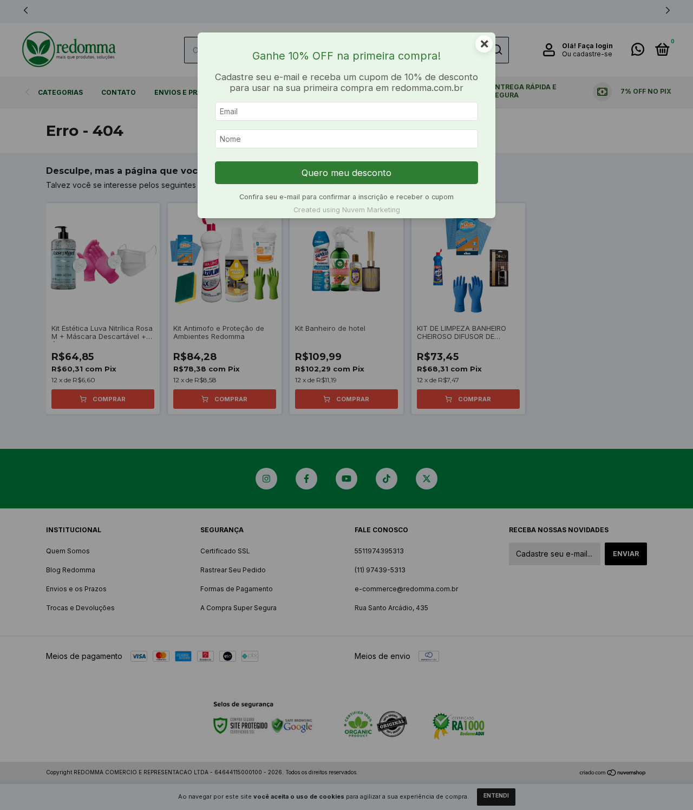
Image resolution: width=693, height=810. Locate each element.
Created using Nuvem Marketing (346, 210)
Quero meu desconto (346, 172)
